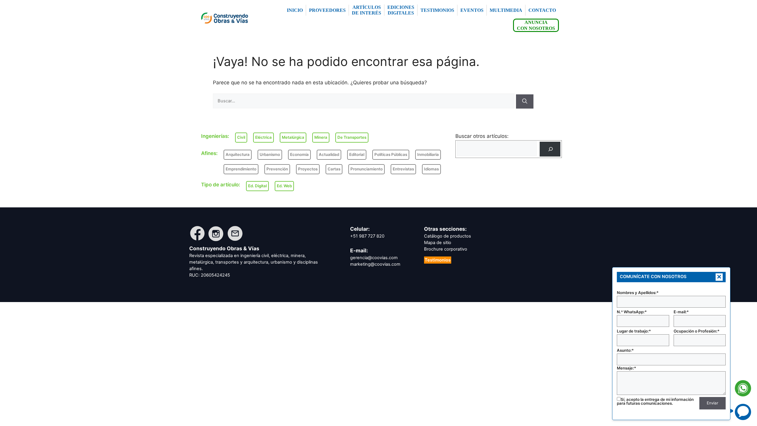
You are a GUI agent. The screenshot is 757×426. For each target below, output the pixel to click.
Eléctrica (263, 137)
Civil (241, 137)
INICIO (295, 10)
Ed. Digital (257, 185)
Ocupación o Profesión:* (696, 331)
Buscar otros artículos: (482, 136)
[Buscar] (524, 101)
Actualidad (329, 154)
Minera (320, 137)
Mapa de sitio (437, 242)
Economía (299, 154)
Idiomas (431, 169)
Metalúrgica (293, 137)
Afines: (209, 153)
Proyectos (308, 169)
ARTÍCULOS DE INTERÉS (366, 10)
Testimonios (438, 260)
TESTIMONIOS (437, 10)
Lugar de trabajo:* (634, 331)
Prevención (277, 169)
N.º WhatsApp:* (632, 311)
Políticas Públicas (390, 154)
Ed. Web (284, 185)
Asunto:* (625, 350)
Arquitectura (238, 154)
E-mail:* (681, 311)
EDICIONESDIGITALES (400, 10)
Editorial (356, 154)
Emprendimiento (241, 169)
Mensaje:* (626, 368)
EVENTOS (471, 10)
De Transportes (351, 137)
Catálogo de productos (447, 236)
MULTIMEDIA (506, 10)
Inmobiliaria (428, 154)
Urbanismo (270, 154)
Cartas (334, 169)
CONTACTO (542, 10)
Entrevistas (403, 169)
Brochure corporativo (445, 249)
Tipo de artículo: (220, 185)
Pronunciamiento (366, 169)
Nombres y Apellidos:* (638, 292)
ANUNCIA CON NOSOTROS (536, 25)
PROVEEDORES (327, 10)
